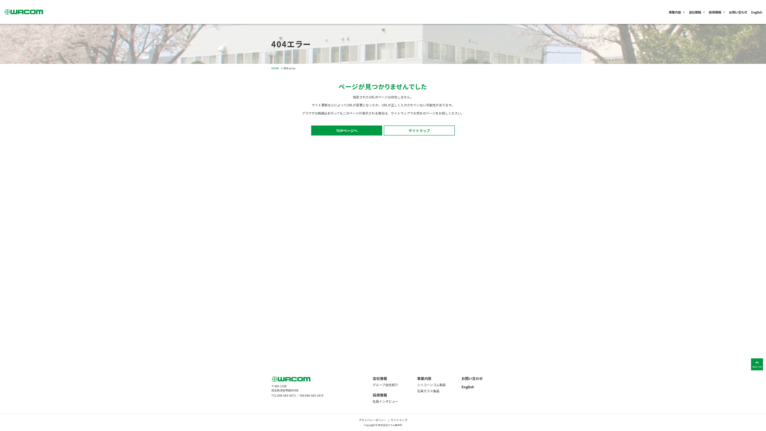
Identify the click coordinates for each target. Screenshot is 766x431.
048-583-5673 (286, 395)
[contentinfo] (383, 399)
